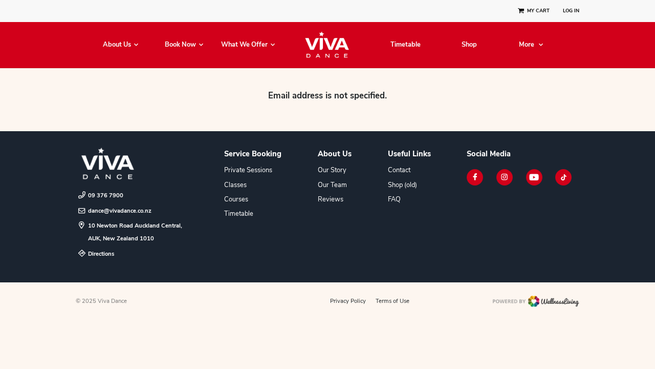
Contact (399, 170)
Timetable (405, 44)
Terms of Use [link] (392, 301)
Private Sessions (248, 170)
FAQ (394, 199)
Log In (571, 11)
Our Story (332, 170)
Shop (469, 44)
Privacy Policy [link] (348, 301)
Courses (236, 199)
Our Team (332, 185)
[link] (133, 164)
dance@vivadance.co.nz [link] (119, 211)
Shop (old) (402, 185)
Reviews (330, 199)
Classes (235, 185)
